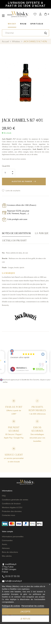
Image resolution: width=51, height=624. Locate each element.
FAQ (4, 496)
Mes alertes (7, 556)
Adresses (6, 548)
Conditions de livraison (11, 503)
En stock (7, 133)
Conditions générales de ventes (15, 500)
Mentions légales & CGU (12, 507)
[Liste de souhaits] (35, 14)
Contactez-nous (8, 515)
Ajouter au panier (22, 181)
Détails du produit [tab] (14, 241)
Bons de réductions (10, 552)
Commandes (7, 540)
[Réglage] (40, 14)
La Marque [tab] (42, 233)
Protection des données (12, 511)
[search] (45, 33)
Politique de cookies (11, 605)
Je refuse (25, 618)
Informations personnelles (12, 536)
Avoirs (4, 544)
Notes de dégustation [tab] (16, 233)
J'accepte (25, 611)
